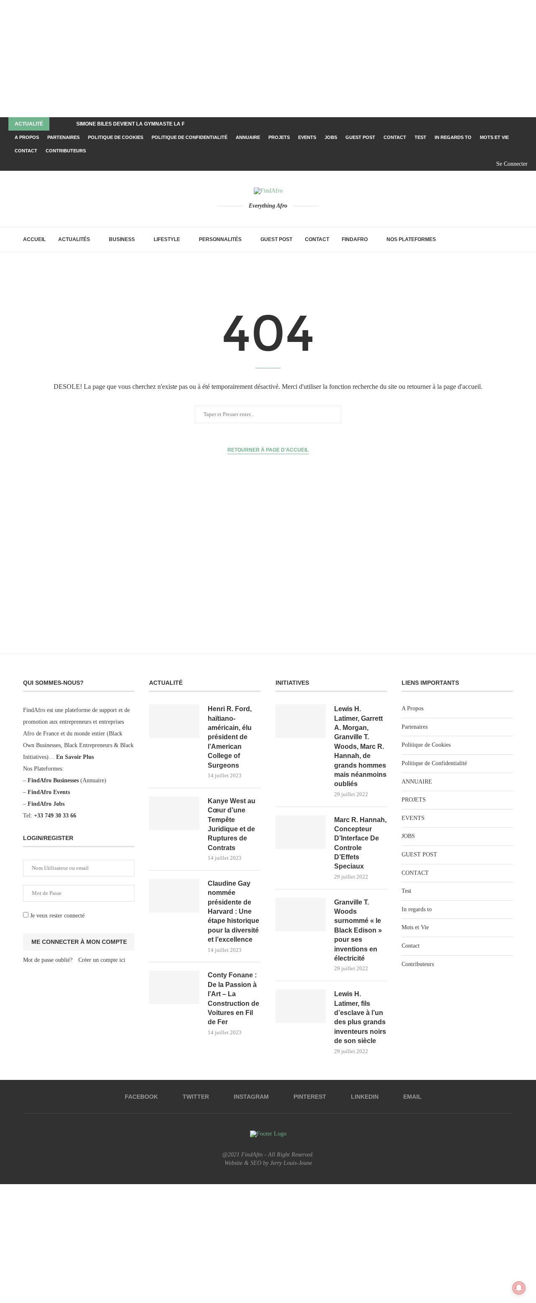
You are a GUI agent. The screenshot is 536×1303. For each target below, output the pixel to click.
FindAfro (355, 239)
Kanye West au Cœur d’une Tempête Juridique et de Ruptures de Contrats (231, 824)
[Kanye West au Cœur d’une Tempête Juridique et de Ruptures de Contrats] (174, 813)
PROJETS (279, 137)
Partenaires (63, 137)
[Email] (483, 164)
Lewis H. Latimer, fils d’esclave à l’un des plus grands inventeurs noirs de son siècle (360, 1017)
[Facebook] (435, 164)
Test (420, 137)
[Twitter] (444, 164)
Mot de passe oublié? (47, 960)
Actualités (74, 239)
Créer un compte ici (101, 960)
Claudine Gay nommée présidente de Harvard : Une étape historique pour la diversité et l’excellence (233, 911)
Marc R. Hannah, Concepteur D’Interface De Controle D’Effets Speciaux (360, 843)
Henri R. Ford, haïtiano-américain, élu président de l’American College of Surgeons (230, 736)
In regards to (453, 137)
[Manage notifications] (519, 1288)
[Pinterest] (463, 164)
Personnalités (220, 239)
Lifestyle (167, 239)
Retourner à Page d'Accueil (268, 450)
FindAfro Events (49, 792)
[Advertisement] (251, 58)
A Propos (27, 137)
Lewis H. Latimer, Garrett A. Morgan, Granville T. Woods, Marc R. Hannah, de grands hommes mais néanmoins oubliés (360, 746)
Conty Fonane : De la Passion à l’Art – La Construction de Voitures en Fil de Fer (233, 998)
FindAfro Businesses (53, 780)
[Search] (509, 239)
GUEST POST (360, 137)
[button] (57, 124)
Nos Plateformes (411, 239)
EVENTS (307, 137)
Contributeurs (66, 150)
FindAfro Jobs (46, 804)
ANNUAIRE (248, 137)
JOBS (331, 137)
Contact (26, 150)
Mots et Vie (494, 137)
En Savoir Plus (75, 757)
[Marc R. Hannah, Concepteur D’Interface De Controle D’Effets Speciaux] (301, 832)
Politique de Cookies (115, 137)
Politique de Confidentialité (189, 137)
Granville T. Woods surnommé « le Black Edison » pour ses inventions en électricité (358, 930)
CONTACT (395, 137)
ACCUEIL (34, 239)
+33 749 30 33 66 (55, 815)
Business (122, 239)
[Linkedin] (473, 164)
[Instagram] (454, 164)
